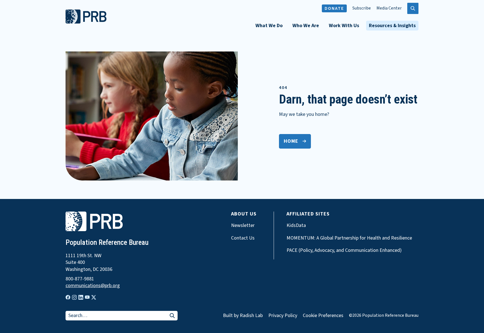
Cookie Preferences (323, 315)
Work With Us (344, 25)
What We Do (269, 25)
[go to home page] (86, 22)
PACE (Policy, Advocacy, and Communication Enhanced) (344, 250)
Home (291, 141)
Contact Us (243, 238)
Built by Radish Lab (243, 315)
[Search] (172, 316)
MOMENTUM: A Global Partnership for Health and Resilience (349, 238)
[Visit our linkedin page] (80, 297)
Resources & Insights (392, 25)
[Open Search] (412, 8)
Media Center (389, 8)
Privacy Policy (282, 315)
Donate (334, 8)
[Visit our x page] (93, 297)
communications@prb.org (93, 285)
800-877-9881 (80, 279)
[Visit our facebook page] (68, 297)
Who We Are (305, 25)
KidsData (296, 225)
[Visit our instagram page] (74, 297)
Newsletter (243, 225)
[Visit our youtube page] (87, 297)
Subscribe (361, 8)
